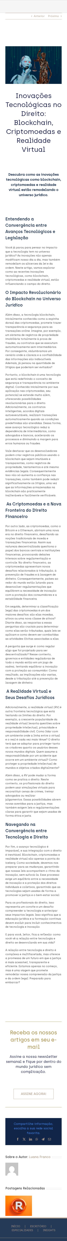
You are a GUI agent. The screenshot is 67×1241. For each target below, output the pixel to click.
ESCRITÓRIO (38, 1226)
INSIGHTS (49, 1230)
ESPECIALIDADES (22, 1230)
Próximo (53, 16)
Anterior (39, 16)
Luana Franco (40, 1157)
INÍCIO (15, 1226)
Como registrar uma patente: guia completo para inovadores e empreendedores (18, 1204)
